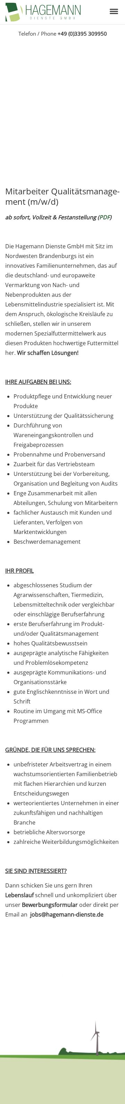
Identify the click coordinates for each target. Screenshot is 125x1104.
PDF (104, 217)
